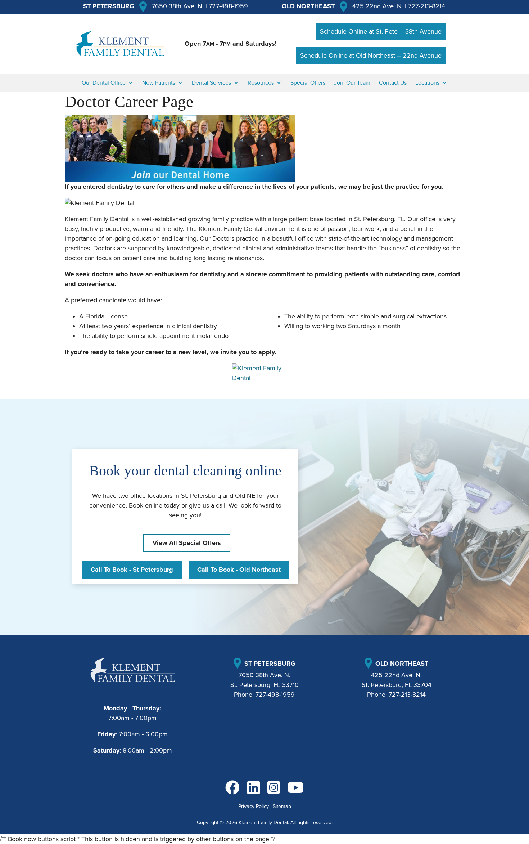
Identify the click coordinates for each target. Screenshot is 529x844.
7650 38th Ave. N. (178, 6)
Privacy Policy (253, 806)
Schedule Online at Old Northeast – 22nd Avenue (371, 55)
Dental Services (211, 82)
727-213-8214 (426, 6)
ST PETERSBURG (108, 6)
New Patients (158, 82)
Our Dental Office (104, 82)
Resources (261, 82)
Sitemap (282, 806)
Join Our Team (352, 82)
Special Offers (307, 82)
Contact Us (393, 82)
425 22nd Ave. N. (377, 6)
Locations (427, 82)
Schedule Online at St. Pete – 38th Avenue (381, 31)
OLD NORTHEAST (308, 6)
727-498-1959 (228, 6)
